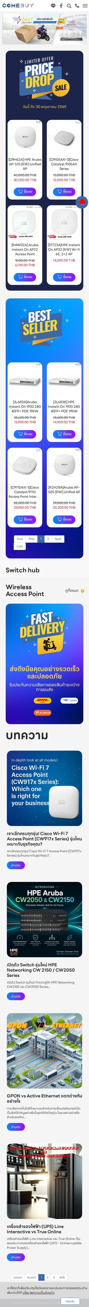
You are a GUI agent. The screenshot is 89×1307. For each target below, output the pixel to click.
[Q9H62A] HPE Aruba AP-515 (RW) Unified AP (25, 164)
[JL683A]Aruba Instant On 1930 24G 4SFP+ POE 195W (25, 406)
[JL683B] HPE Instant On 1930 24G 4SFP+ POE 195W (64, 406)
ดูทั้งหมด (72, 590)
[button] (8, 30)
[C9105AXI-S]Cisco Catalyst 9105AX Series (64, 164)
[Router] (82, 590)
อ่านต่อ (15, 865)
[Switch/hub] (67, 570)
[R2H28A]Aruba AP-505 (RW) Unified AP (64, 489)
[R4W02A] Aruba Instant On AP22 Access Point (25, 249)
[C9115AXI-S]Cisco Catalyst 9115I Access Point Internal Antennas (24, 494)
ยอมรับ (70, 1301)
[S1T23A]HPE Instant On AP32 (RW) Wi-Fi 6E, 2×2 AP (64, 249)
